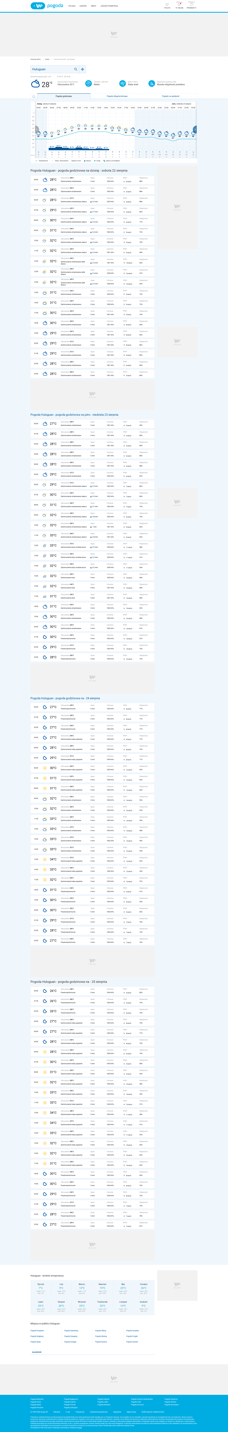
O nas (68, 1412)
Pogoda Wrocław (36, 1408)
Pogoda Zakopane (71, 1408)
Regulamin (117, 1412)
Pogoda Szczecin (137, 1405)
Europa (83, 6)
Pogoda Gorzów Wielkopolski (142, 1399)
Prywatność (80, 1412)
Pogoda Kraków (70, 1402)
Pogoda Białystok (37, 1399)
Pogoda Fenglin (132, 1336)
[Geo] (82, 69)
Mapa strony (131, 1412)
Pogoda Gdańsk (103, 1399)
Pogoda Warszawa (172, 1405)
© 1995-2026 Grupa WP (39, 1412)
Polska (71, 6)
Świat (93, 6)
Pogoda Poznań (70, 1405)
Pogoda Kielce (35, 1402)
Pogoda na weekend (170, 96)
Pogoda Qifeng (100, 1330)
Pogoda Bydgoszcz (71, 1399)
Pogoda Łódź (136, 1402)
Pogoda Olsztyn (170, 1402)
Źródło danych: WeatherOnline (153, 1412)
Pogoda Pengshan (37, 1330)
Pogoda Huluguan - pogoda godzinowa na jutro (60, 414)
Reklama (57, 1412)
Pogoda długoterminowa (117, 96)
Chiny (47, 59)
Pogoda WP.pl (35, 59)
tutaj (80, 1428)
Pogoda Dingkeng (36, 1336)
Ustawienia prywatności (99, 1412)
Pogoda (55, 6)
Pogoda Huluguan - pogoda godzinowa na (57, 698)
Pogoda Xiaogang (70, 1336)
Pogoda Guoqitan (132, 1330)
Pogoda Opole (35, 1405)
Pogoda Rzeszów (104, 1405)
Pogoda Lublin (103, 1402)
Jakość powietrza (109, 6)
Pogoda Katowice (171, 1399)
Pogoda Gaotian (132, 1342)
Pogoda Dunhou (101, 1342)
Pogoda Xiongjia (70, 1342)
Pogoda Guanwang (71, 1330)
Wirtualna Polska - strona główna (37, 5)
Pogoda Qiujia (35, 1342)
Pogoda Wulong (101, 1336)
